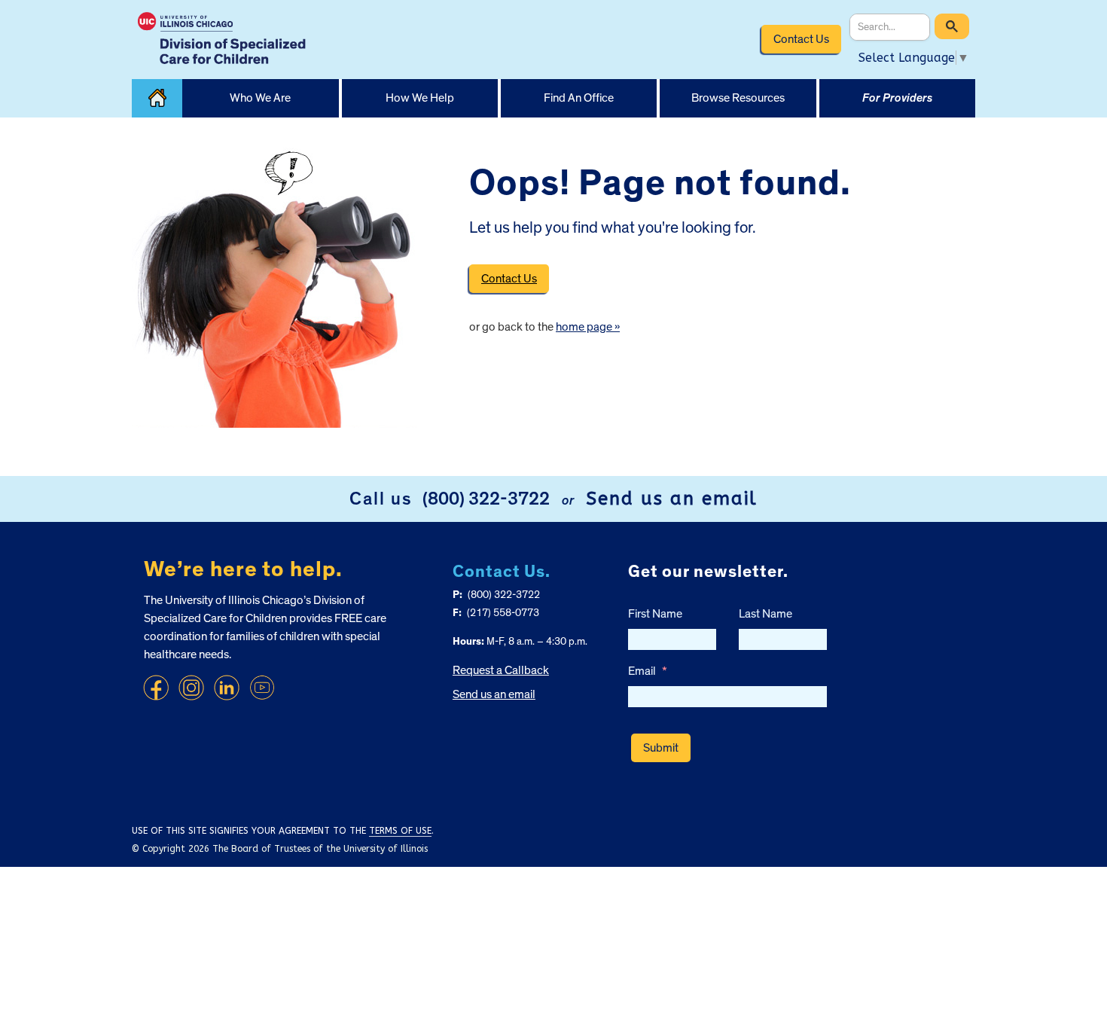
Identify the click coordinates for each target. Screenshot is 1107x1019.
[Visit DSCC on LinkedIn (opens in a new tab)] (227, 688)
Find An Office (579, 98)
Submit (661, 748)
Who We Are (260, 98)
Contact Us (801, 39)
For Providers (897, 98)
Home (157, 98)
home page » (588, 327)
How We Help (420, 98)
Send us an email (672, 498)
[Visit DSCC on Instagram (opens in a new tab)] (191, 688)
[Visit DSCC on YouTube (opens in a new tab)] (262, 688)
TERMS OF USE (400, 830)
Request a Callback (501, 670)
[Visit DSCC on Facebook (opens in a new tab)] (156, 688)
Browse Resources (738, 98)
